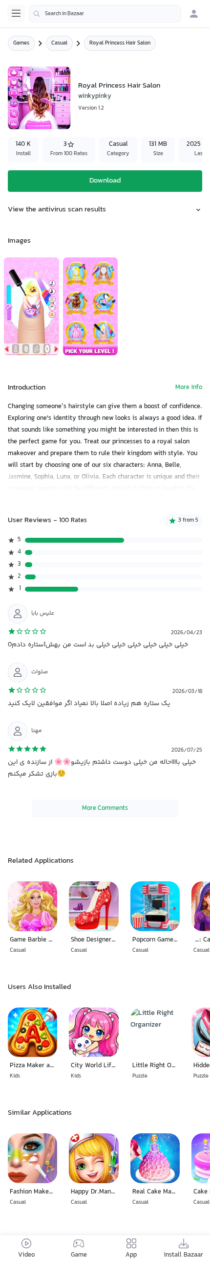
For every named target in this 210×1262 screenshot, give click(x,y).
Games (21, 43)
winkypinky (94, 96)
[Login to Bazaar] (194, 14)
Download (105, 181)
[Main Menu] (16, 13)
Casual (59, 43)
